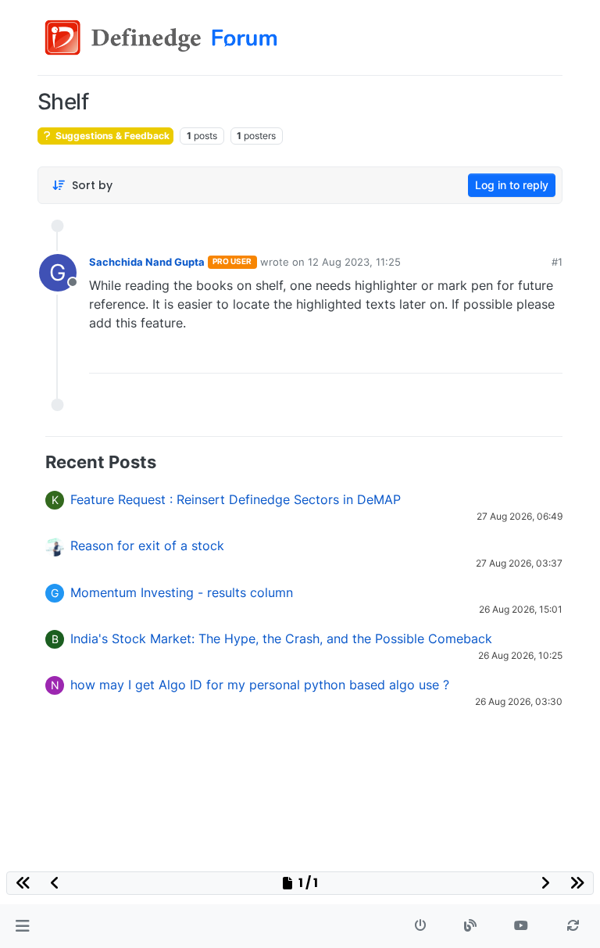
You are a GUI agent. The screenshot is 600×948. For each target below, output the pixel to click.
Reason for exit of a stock (147, 545)
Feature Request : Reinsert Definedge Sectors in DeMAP (235, 499)
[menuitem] (440, 356)
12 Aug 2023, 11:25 (354, 262)
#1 (557, 262)
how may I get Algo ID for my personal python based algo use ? (259, 684)
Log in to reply (511, 184)
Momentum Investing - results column (181, 592)
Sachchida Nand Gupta (147, 262)
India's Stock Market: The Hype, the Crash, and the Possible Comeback (281, 638)
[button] (22, 926)
